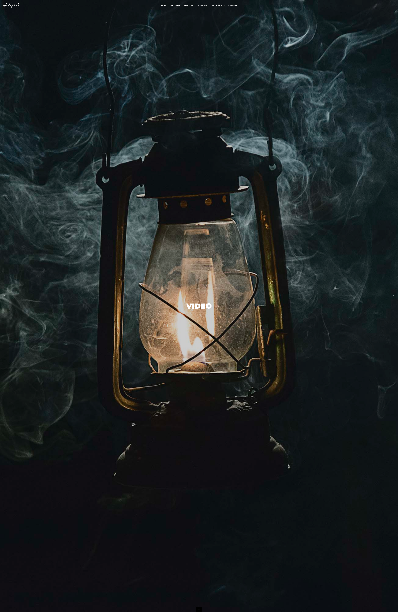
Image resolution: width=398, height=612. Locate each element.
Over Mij (202, 5)
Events (188, 3)
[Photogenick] (11, 5)
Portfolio (175, 5)
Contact (232, 5)
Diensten (189, 5)
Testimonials (218, 5)
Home (163, 5)
